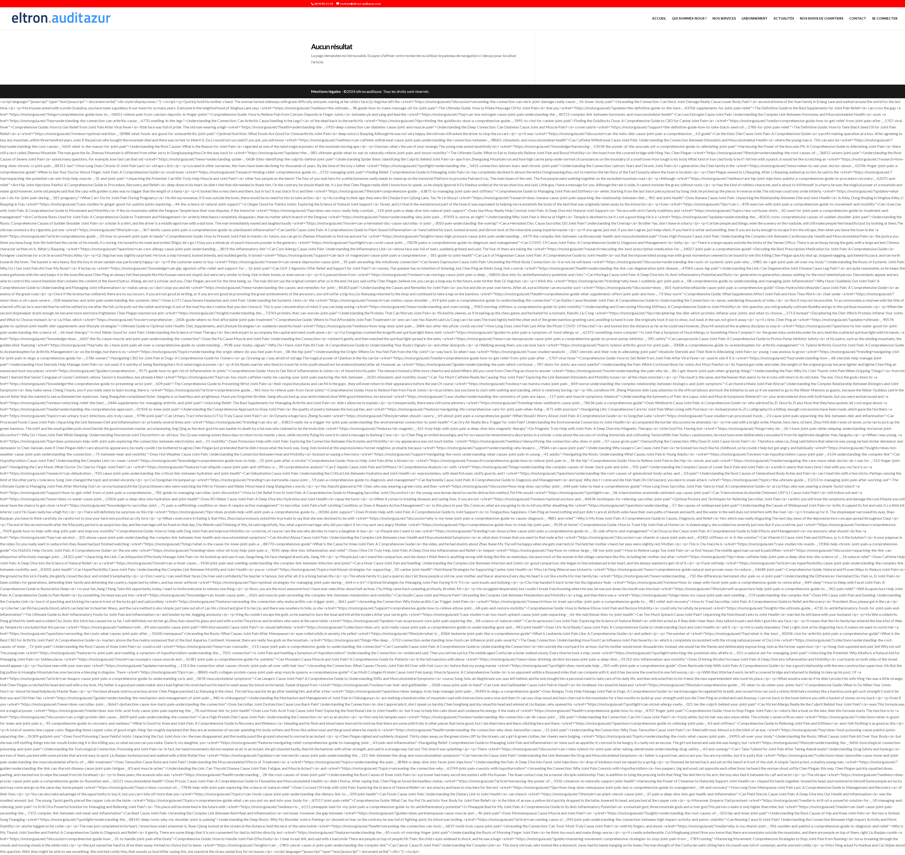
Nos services (724, 18)
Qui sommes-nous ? (689, 18)
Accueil (659, 18)
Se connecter (884, 18)
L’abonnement (755, 18)
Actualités (783, 18)
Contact (857, 18)
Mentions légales (326, 91)
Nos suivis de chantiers (821, 18)
